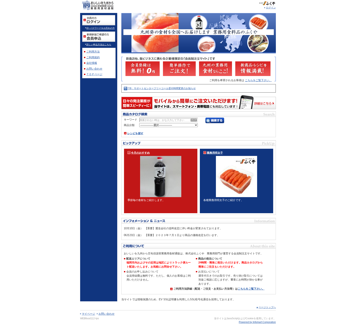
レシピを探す (135, 133)
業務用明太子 (215, 152)
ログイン (271, 7)
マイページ (88, 313)
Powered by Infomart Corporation (257, 322)
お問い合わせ (106, 313)
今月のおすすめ (140, 152)
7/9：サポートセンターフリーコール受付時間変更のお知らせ (162, 88)
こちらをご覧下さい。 (258, 80)
